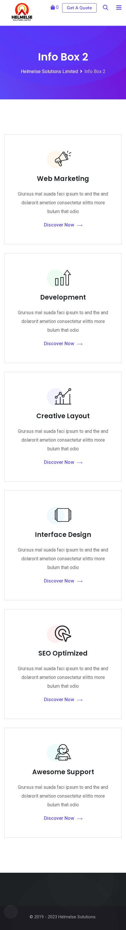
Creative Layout (63, 416)
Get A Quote (79, 8)
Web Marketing (63, 178)
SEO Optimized (63, 653)
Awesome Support (63, 772)
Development (63, 297)
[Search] (105, 7)
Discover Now (59, 225)
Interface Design (63, 534)
